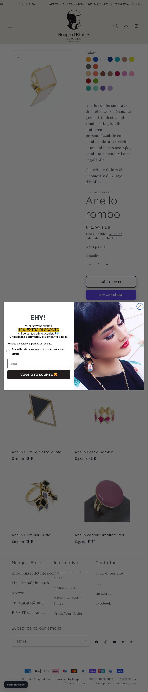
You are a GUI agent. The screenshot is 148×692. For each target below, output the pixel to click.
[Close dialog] (140, 306)
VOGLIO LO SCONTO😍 (38, 374)
